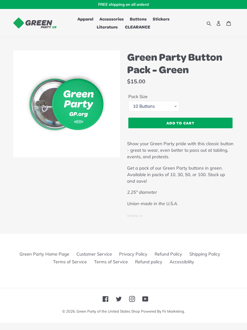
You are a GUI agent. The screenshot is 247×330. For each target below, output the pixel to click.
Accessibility (182, 262)
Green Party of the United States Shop (108, 311)
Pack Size (138, 96)
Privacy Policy (133, 254)
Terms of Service (70, 262)
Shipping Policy (204, 254)
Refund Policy (168, 254)
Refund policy (148, 262)
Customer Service (94, 254)
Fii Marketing (173, 311)
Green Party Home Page (44, 254)
